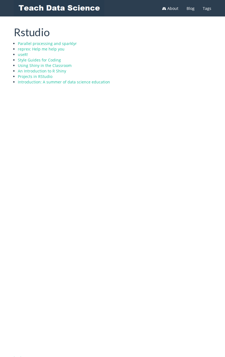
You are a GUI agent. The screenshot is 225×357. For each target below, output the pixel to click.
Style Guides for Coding (39, 60)
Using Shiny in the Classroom (45, 65)
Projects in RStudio (35, 76)
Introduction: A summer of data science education (64, 82)
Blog (191, 8)
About (172, 8)
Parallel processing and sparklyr (47, 43)
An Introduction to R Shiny (42, 71)
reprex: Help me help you (41, 49)
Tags (207, 8)
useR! (23, 54)
